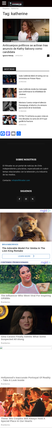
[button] (4, 3)
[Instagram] (26, 199)
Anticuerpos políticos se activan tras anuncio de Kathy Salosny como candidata (25, 49)
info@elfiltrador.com (21, 180)
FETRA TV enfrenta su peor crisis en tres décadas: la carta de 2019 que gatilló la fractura (33, 118)
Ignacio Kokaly (8, 56)
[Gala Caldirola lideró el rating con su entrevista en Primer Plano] (10, 79)
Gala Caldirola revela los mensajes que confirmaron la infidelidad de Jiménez (33, 91)
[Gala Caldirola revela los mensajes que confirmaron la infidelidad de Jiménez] (10, 93)
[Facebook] (19, 199)
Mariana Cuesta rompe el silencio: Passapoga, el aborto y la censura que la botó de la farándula (33, 105)
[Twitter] (32, 199)
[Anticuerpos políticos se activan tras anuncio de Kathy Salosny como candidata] (26, 30)
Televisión (6, 41)
